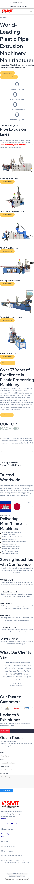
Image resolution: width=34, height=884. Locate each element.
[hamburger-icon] (31, 11)
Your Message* (4, 773)
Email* (2, 759)
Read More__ (5, 818)
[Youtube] (12, 823)
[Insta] (7, 823)
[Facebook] (3, 823)
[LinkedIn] (16, 823)
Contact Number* (5, 766)
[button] (1, 452)
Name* (2, 752)
